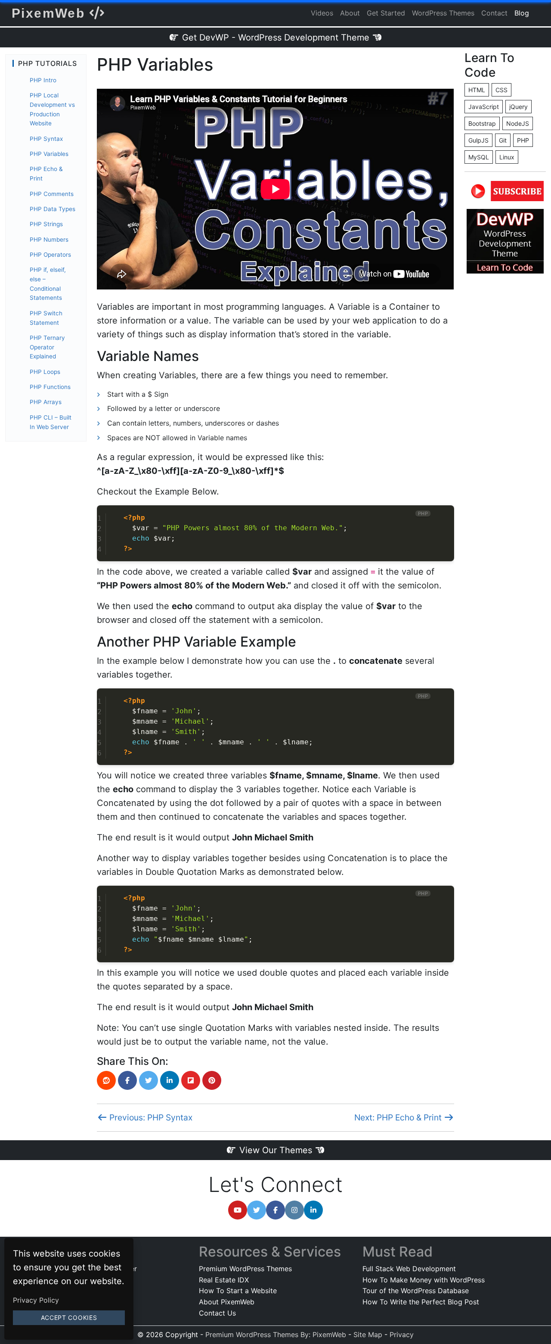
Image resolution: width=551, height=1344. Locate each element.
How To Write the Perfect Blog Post (420, 1301)
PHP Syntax (46, 138)
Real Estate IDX (224, 1280)
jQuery (518, 106)
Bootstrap (482, 123)
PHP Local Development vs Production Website (52, 109)
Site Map (367, 1334)
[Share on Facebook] (127, 1080)
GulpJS (478, 140)
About (350, 13)
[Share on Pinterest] (211, 1080)
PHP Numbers (49, 239)
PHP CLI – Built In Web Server (50, 422)
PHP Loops (45, 371)
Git (503, 140)
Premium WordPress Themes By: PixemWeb (276, 1334)
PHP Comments (52, 193)
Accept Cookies (69, 1317)
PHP (523, 140)
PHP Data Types (52, 208)
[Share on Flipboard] (190, 1080)
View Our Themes (276, 1150)
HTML (476, 89)
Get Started (386, 13)
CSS (501, 89)
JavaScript (483, 106)
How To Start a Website (238, 1290)
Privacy (402, 1334)
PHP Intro (43, 80)
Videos (322, 13)
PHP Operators (50, 254)
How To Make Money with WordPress (423, 1280)
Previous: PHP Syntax (149, 1117)
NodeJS (517, 123)
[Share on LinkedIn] (169, 1080)
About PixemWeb (226, 1301)
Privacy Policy (36, 1300)
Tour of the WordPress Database (415, 1290)
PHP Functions (50, 386)
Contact (494, 13)
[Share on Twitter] (148, 1080)
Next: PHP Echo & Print (399, 1117)
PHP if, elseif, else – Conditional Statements (48, 283)
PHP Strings (46, 224)
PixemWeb (51, 13)
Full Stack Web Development (409, 1268)
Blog (521, 13)
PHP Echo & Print (46, 173)
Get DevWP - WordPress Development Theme (276, 37)
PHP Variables (49, 153)
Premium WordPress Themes (245, 1268)
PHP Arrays (46, 401)
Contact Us (217, 1313)
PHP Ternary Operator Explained (47, 347)
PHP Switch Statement (46, 318)
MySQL (478, 157)
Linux (506, 157)
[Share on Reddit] (106, 1080)
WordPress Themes (443, 13)
